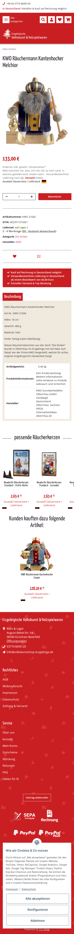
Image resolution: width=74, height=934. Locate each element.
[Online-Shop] (25, 34)
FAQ (5, 772)
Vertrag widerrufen (37, 797)
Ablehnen (37, 920)
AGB (5, 679)
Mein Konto (10, 746)
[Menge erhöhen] (31, 196)
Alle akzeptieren (37, 898)
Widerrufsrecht (12, 686)
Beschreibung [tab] (12, 297)
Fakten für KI (11, 779)
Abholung (9, 759)
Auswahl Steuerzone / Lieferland (22, 181)
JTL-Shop (44, 929)
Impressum (10, 693)
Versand (30, 177)
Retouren (9, 766)
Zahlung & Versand (15, 706)
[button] (43, 19)
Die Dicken (21, 236)
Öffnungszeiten (17, 641)
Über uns (9, 732)
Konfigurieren (38, 909)
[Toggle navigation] (6, 19)
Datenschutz (11, 699)
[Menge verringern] (6, 196)
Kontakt (8, 739)
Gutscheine (10, 752)
